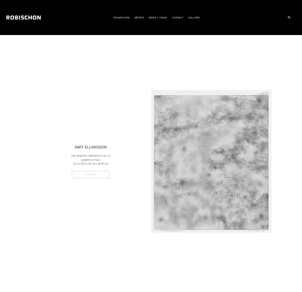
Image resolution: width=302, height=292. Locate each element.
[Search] (289, 17)
